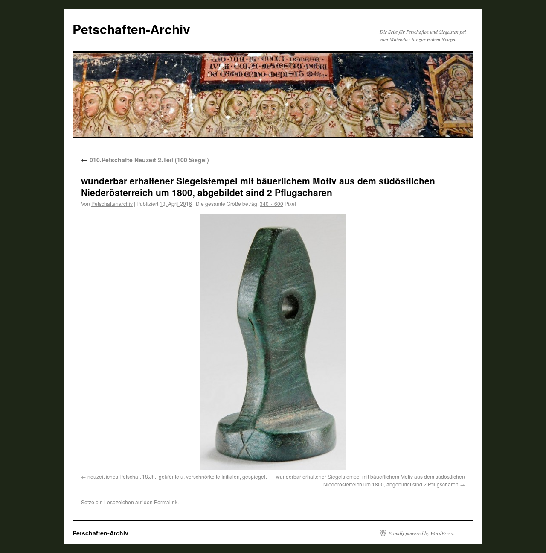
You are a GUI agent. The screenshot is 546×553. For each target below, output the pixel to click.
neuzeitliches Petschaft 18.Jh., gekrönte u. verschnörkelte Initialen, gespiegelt (177, 476)
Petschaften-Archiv (131, 29)
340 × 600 (271, 203)
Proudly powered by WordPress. (421, 533)
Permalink (165, 502)
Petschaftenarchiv (112, 203)
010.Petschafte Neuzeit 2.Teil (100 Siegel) (145, 159)
